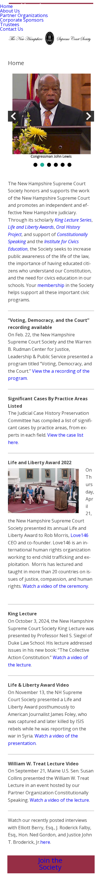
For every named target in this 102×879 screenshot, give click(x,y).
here (45, 842)
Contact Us (11, 29)
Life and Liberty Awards (31, 227)
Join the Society (50, 863)
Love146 (79, 535)
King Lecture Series (73, 220)
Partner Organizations (24, 15)
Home (6, 6)
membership (50, 285)
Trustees (9, 24)
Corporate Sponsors (22, 20)
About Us (10, 11)
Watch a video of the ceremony (55, 586)
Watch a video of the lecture (59, 800)
